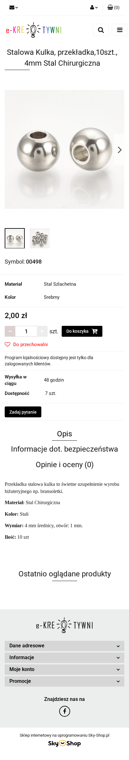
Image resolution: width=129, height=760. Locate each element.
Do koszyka (78, 331)
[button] (113, 8)
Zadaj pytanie (23, 412)
